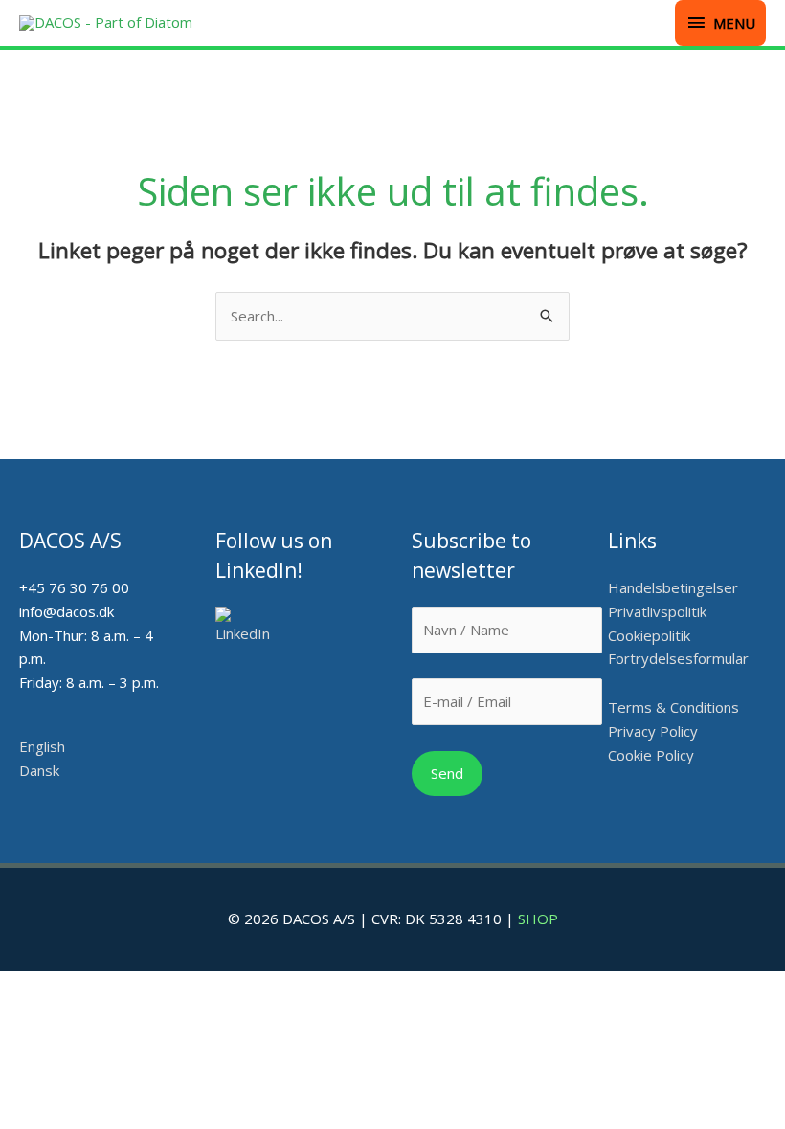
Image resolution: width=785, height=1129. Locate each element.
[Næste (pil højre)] (751, 486)
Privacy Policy (653, 731)
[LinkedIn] (248, 626)
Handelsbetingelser (673, 587)
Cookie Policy (651, 754)
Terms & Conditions (673, 707)
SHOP (538, 918)
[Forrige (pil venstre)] (33, 486)
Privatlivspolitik (657, 611)
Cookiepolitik (651, 635)
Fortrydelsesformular (678, 658)
